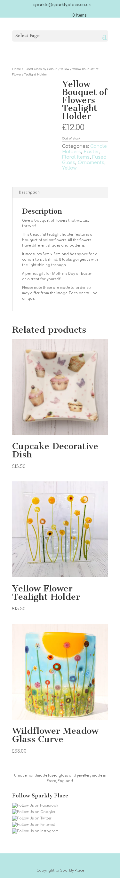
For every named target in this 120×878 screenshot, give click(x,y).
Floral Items (76, 157)
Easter (91, 151)
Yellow (64, 69)
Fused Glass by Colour (40, 69)
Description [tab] (29, 192)
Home (16, 69)
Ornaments (91, 162)
